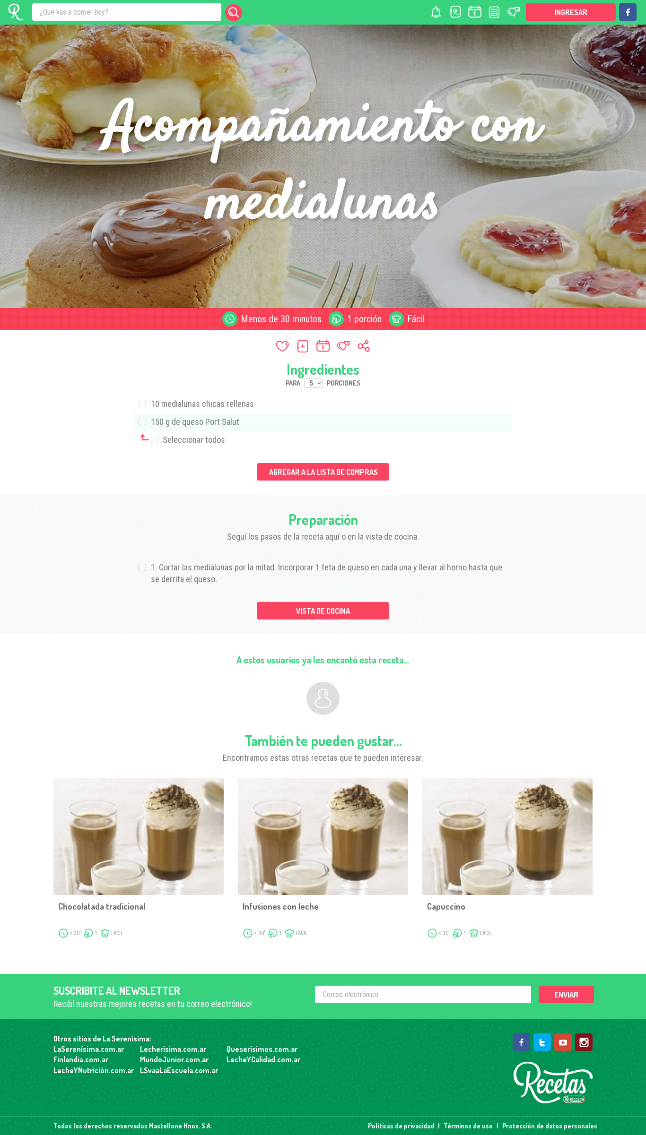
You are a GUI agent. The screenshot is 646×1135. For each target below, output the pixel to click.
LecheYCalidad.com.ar (263, 1059)
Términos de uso (468, 1126)
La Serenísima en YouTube (563, 1042)
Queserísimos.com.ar (262, 1049)
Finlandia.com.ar (80, 1059)
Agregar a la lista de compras (323, 472)
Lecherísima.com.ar (173, 1049)
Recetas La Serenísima (553, 1082)
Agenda (475, 12)
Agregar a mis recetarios (303, 346)
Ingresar (570, 12)
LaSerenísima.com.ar (88, 1049)
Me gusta (282, 346)
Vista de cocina (323, 611)
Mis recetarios (455, 12)
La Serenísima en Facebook (628, 12)
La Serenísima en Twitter (542, 1042)
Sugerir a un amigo (343, 346)
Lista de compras (494, 12)
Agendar (323, 346)
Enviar (566, 994)
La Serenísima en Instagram (584, 1042)
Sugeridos (513, 12)
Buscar (233, 12)
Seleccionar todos (193, 440)
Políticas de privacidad (401, 1126)
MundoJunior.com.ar (174, 1059)
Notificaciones (436, 12)
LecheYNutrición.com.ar (93, 1070)
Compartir (364, 346)
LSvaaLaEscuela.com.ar (179, 1070)
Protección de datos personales (549, 1126)
